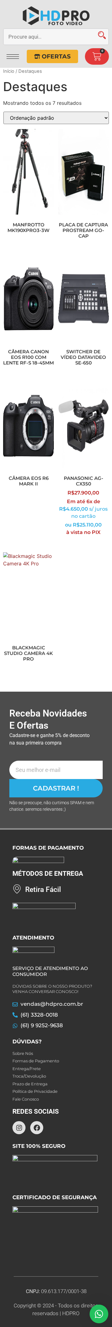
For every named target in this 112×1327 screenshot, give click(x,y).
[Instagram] (19, 1127)
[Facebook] (36, 1127)
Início (8, 71)
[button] (12, 54)
